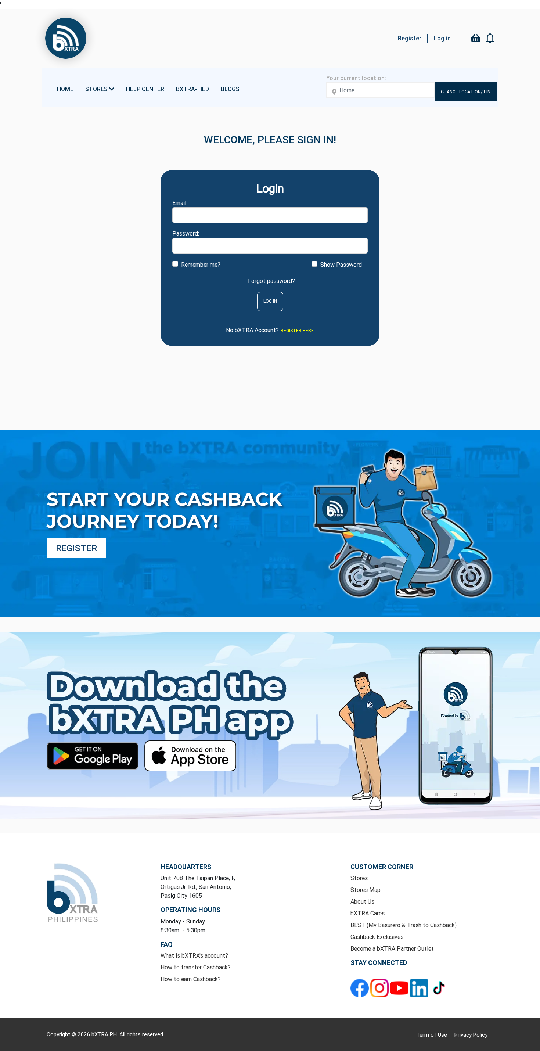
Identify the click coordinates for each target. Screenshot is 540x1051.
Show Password (341, 264)
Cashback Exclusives (376, 936)
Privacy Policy (470, 1034)
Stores (359, 878)
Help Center (145, 89)
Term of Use (432, 1034)
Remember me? (200, 264)
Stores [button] (97, 89)
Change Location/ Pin (465, 91)
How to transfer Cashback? (196, 967)
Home (65, 89)
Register (409, 38)
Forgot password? (271, 280)
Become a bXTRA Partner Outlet (392, 948)
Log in (442, 38)
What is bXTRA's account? (194, 955)
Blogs (230, 89)
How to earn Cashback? (191, 979)
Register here (297, 330)
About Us (362, 901)
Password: (185, 233)
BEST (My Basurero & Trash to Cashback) (403, 925)
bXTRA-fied (192, 89)
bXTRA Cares (367, 913)
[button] (490, 38)
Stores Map (365, 889)
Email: (179, 203)
